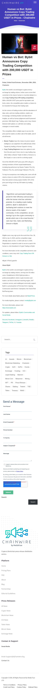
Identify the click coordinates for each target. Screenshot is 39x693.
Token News (5, 624)
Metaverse (19, 379)
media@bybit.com (30, 300)
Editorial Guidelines (8, 593)
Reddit (31, 319)
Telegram (5, 322)
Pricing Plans (6, 570)
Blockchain (27, 359)
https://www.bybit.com (9, 308)
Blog (3, 584)
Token (7, 390)
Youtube (18, 322)
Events (27, 367)
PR (12, 382)
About (3, 580)
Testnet (22, 386)
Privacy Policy (22, 685)
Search (4, 497)
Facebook (11, 319)
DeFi (14, 367)
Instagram (19, 319)
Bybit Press (31, 296)
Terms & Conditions (9, 685)
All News (4, 606)
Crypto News (6, 611)
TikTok (11, 322)
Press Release (20, 382)
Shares (7, 386)
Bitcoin (19, 359)
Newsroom (22, 20)
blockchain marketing (12, 363)
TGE (29, 386)
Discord (4, 319)
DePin (20, 367)
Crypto (7, 367)
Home (15, 20)
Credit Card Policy (9, 687)
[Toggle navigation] (35, 2)
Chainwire (25, 363)
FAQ (2, 575)
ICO (24, 371)
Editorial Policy (32, 687)
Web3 (22, 390)
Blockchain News (7, 615)
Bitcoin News (6, 629)
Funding (17, 371)
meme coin (9, 379)
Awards (11, 359)
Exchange (8, 371)
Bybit (3, 90)
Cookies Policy (21, 687)
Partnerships (6, 589)
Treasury (15, 390)
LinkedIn (25, 319)
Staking (15, 386)
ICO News (4, 620)
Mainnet (20, 375)
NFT (6, 382)
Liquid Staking (10, 375)
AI (6, 359)
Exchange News (6, 634)
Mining (27, 379)
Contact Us (5, 660)
